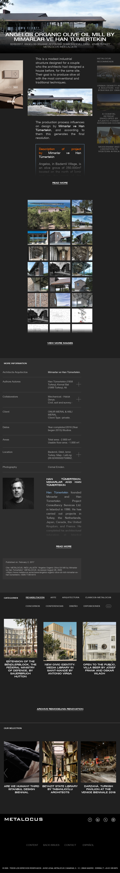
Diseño (73, 606)
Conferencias (54, 606)
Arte (53, 597)
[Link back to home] (23, 820)
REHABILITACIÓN (35, 597)
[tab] (35, 597)
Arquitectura (70, 597)
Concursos (33, 606)
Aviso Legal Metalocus (53, 868)
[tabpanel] (60, 662)
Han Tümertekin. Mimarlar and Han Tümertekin (63, 482)
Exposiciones (92, 606)
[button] (9, 662)
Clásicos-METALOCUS (98, 597)
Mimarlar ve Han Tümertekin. (64, 372)
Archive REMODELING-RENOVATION (60, 709)
